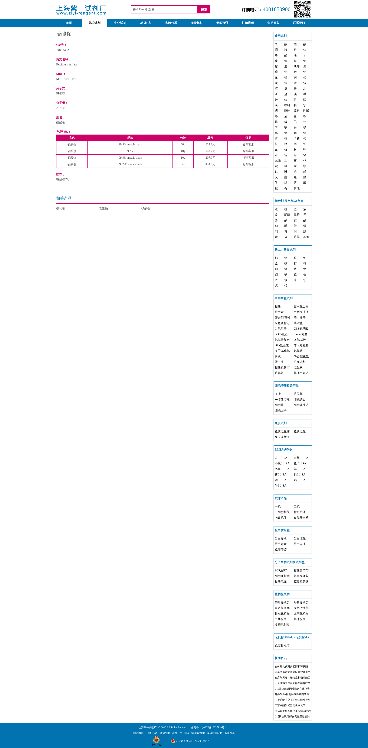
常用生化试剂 (284, 298)
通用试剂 (281, 36)
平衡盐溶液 (282, 399)
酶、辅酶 (300, 317)
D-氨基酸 (300, 339)
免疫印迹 (281, 549)
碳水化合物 (301, 306)
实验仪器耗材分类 (194, 733)
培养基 (279, 373)
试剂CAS (152, 733)
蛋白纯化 (300, 538)
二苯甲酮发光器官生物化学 (290, 705)
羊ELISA (299, 469)
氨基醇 (298, 350)
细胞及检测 (282, 576)
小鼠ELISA (282, 463)
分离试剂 (300, 362)
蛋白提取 (281, 538)
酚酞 (287, 214)
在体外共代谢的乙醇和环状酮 (291, 666)
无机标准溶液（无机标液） (292, 637)
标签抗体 (300, 512)
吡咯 (287, 110)
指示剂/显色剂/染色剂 (289, 201)
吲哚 (306, 110)
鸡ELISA (299, 480)
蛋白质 (279, 362)
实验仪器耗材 (214, 733)
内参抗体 (281, 517)
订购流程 (248, 23)
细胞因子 (281, 410)
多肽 (278, 356)
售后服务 (273, 23)
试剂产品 (177, 733)
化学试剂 (95, 23)
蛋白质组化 (282, 530)
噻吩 (297, 110)
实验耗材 (197, 23)
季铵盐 (298, 323)
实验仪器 (171, 23)
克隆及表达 (301, 581)
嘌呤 (287, 105)
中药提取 (281, 619)
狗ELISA (299, 474)
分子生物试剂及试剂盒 (290, 562)
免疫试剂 (281, 423)
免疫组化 (300, 431)
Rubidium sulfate (66, 64)
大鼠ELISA (301, 458)
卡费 (297, 138)
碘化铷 (60, 208)
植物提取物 (282, 594)
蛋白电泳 (300, 544)
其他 (297, 188)
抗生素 (279, 312)
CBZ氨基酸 (301, 328)
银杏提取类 (282, 608)
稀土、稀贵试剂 (285, 249)
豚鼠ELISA (282, 469)
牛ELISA (280, 485)
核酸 (278, 306)
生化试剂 (120, 23)
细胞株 (279, 405)
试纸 (278, 160)
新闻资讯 (222, 23)
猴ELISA (280, 480)
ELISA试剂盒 (283, 449)
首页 (69, 23)
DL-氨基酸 (282, 345)
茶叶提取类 (282, 602)
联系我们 (299, 23)
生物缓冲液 (301, 312)
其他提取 (300, 619)
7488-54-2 (62, 50)
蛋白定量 (281, 544)
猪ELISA (280, 474)
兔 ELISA (300, 463)
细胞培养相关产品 (287, 385)
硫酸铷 (103, 208)
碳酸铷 (145, 208)
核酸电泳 (281, 581)
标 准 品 (145, 23)
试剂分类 (165, 733)
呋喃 (297, 66)
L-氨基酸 (281, 328)
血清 (278, 394)
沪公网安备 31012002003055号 (192, 740)
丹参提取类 (301, 602)
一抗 (278, 506)
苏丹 (297, 214)
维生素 (298, 367)
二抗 (297, 506)
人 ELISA (281, 458)
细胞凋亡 (300, 399)
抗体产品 (281, 498)
